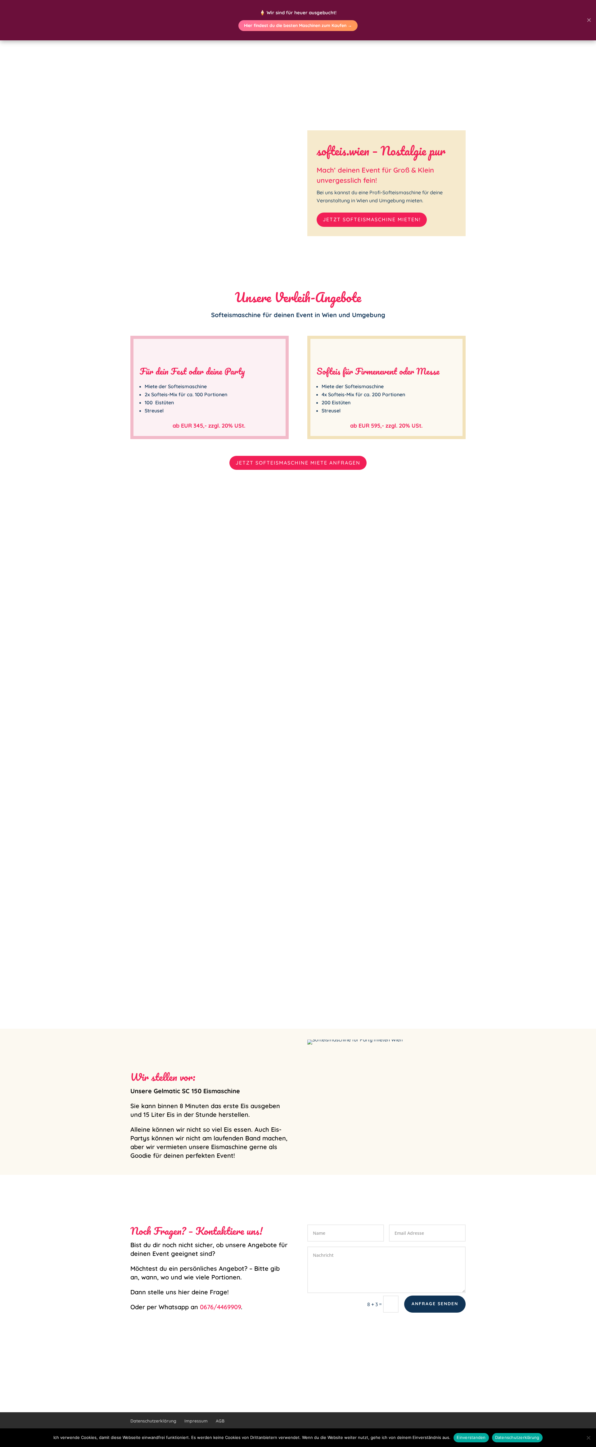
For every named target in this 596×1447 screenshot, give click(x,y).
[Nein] (588, 1438)
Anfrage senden (435, 1303)
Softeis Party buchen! (298, 965)
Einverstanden (471, 1437)
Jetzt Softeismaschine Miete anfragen (298, 463)
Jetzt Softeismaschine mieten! (372, 219)
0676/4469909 (220, 1307)
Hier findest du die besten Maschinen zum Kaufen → (298, 25)
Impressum (196, 1421)
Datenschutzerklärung (153, 1421)
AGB (220, 1421)
